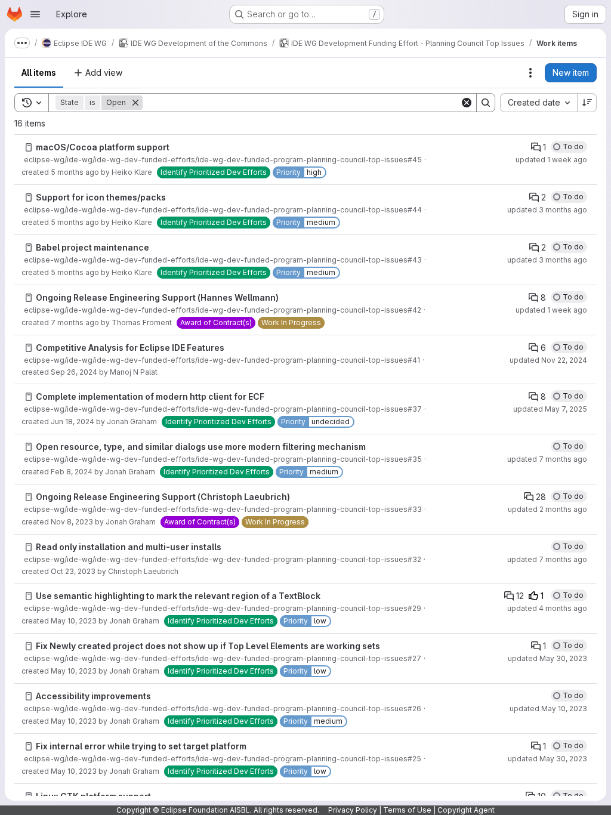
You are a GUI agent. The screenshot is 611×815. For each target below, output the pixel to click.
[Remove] (135, 102)
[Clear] (466, 102)
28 (541, 497)
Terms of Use (407, 809)
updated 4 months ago (547, 608)
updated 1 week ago (551, 159)
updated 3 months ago (547, 209)
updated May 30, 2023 (547, 658)
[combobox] (538, 102)
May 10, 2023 (74, 620)
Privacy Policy (352, 809)
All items (38, 72)
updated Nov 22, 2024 (548, 360)
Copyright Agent (466, 809)
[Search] (485, 102)
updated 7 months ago (547, 459)
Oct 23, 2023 (73, 571)
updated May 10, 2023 (548, 708)
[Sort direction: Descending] (587, 102)
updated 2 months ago (547, 509)
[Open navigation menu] (35, 14)
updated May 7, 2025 (550, 409)
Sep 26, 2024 (74, 372)
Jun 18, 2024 (72, 421)
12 (520, 596)
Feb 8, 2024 (71, 471)
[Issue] (28, 147)
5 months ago (75, 172)
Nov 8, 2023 (72, 521)
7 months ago (75, 322)
